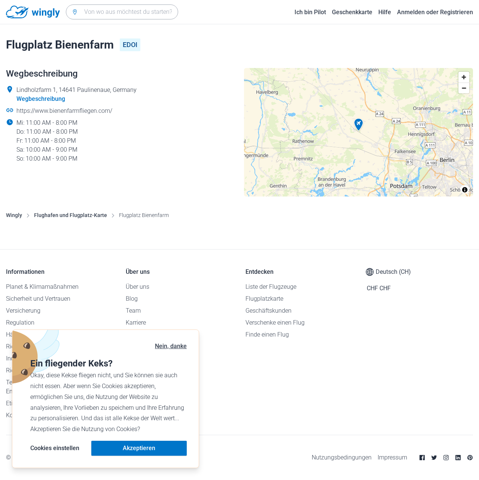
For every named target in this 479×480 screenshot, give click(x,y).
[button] (358, 124)
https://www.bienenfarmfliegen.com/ (64, 110)
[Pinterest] (470, 458)
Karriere (136, 322)
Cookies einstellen (54, 448)
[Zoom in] (463, 77)
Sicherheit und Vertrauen (38, 298)
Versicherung (23, 310)
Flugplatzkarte (264, 298)
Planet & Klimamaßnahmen (42, 286)
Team (133, 310)
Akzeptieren (139, 448)
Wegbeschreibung (40, 98)
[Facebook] (422, 458)
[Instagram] (446, 458)
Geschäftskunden (268, 310)
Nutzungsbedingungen (342, 457)
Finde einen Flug (267, 334)
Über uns (137, 286)
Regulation (20, 322)
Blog (132, 298)
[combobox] (122, 11)
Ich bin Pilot (310, 12)
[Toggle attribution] (464, 189)
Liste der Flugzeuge (270, 286)
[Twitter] (434, 458)
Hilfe (384, 12)
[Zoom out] (463, 88)
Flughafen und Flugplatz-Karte (70, 215)
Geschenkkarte (352, 12)
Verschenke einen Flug (275, 322)
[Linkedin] (458, 458)
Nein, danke (171, 346)
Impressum (392, 457)
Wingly (14, 215)
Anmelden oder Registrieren (435, 12)
